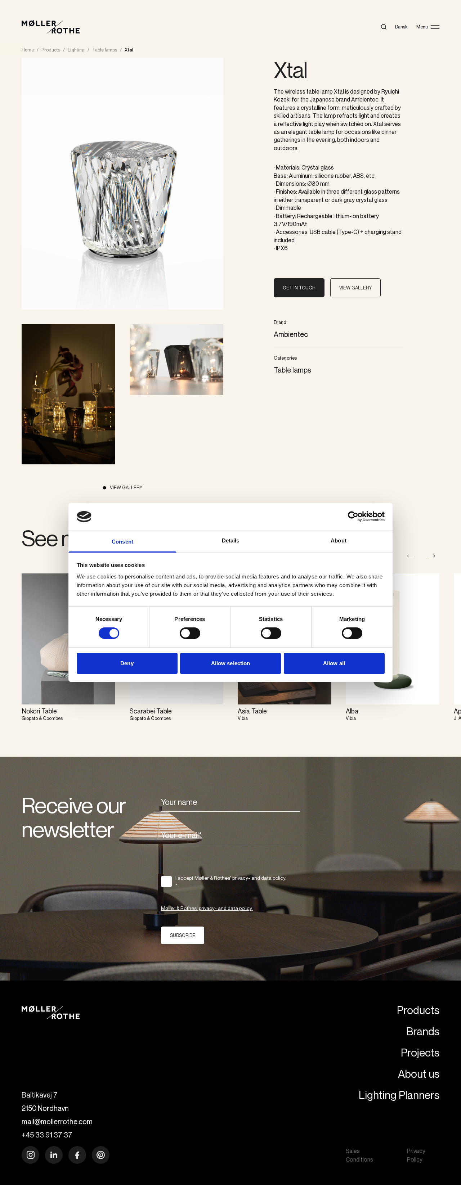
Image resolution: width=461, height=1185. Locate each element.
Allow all (334, 663)
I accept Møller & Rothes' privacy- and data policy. (230, 881)
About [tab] (338, 540)
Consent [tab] (122, 542)
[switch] (190, 633)
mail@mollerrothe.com (57, 1121)
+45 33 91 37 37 (47, 1134)
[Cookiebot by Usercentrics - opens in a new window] (353, 516)
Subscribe (182, 935)
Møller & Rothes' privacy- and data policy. (207, 908)
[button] (431, 556)
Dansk (401, 27)
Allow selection (230, 663)
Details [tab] (231, 540)
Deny (126, 663)
